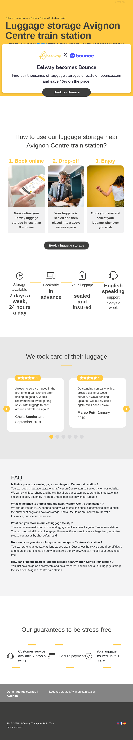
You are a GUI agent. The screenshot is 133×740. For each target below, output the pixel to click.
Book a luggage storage (66, 245)
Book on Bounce (66, 92)
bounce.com (111, 75)
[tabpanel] (35, 405)
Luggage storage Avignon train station (72, 691)
